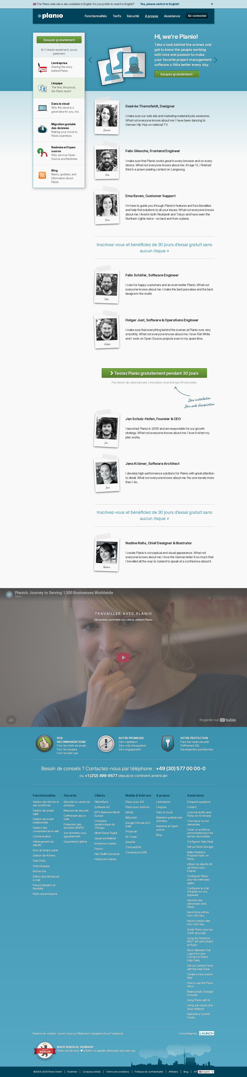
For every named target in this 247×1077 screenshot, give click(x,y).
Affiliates (173, 1071)
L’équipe (161, 807)
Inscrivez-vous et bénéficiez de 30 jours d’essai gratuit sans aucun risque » (154, 247)
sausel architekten (105, 838)
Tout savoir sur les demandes (198, 822)
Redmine (72, 1071)
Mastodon (84, 1033)
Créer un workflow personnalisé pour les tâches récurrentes (200, 833)
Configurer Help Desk (200, 841)
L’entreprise (90, 60)
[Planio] (50, 16)
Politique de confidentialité (149, 1071)
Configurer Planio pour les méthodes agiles (198, 879)
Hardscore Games (105, 859)
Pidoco (99, 848)
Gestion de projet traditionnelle (43, 820)
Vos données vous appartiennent (75, 834)
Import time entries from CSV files (198, 914)
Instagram (96, 1033)
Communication (42, 836)
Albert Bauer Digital (106, 833)
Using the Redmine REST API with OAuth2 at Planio (200, 942)
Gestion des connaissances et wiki (46, 829)
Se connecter (197, 16)
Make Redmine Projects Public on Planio (198, 856)
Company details (92, 1071)
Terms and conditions (117, 1071)
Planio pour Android (137, 807)
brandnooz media (105, 843)
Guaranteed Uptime (75, 841)
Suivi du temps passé (45, 850)
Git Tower (131, 836)
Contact (191, 807)
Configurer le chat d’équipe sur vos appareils (198, 892)
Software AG (102, 807)
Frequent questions (199, 802)
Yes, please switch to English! (159, 4)
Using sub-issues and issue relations (200, 1007)
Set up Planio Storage (200, 846)
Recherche (39, 871)
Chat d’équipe (41, 866)
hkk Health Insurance (107, 854)
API (195, 1071)
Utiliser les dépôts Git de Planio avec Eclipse (199, 868)
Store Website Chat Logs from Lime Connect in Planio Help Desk (199, 955)
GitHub (129, 812)
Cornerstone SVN (136, 852)
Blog (159, 834)
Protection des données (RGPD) (74, 826)
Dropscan (131, 831)
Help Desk (39, 860)
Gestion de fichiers (44, 855)
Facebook (117, 1033)
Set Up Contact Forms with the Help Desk (200, 967)
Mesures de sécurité (76, 810)
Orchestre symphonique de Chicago (105, 824)
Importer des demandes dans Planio (197, 904)
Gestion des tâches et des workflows (46, 803)
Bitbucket (131, 817)
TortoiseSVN (133, 847)
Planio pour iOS (134, 802)
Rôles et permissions (45, 894)
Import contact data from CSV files (198, 922)
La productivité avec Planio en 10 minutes (199, 814)
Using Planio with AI (198, 1000)
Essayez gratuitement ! (59, 40)
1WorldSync (102, 802)
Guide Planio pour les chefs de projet (200, 931)
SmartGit (130, 842)
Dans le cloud (215, 60)
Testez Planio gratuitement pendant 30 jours (154, 373)
